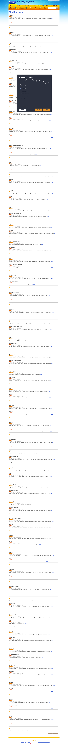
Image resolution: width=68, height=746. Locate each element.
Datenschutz (22, 742)
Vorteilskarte (38, 5)
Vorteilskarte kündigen (44, 742)
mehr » (52, 18)
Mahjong (30, 8)
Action (35, 8)
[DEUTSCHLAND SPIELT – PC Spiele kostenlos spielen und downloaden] (12, 2)
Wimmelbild (15, 8)
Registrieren (54, 0)
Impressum (28, 742)
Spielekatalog (20, 5)
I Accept (46, 109)
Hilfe (57, 0)
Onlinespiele (28, 5)
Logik (26, 8)
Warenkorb (55, 5)
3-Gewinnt (10, 8)
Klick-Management (21, 8)
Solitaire (40, 8)
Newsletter (39, 742)
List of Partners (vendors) (23, 106)
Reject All (38, 109)
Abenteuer (44, 8)
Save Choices (22, 109)
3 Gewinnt (10, 8)
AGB (25, 742)
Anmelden (50, 0)
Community (46, 5)
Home (10, 5)
